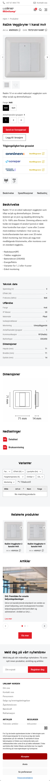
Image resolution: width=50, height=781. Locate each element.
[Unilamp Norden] (17, 9)
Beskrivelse (8, 193)
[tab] (22, 626)
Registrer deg (37, 669)
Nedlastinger (43, 193)
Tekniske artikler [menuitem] (10, 723)
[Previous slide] (3, 57)
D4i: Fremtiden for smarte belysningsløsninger (17, 597)
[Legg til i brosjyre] (21, 527)
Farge (39, 489)
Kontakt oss (42, 3)
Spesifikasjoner (25, 193)
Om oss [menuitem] (6, 688)
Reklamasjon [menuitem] (9, 713)
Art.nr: (18, 489)
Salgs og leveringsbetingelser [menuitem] (16, 700)
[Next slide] (47, 57)
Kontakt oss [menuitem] (8, 692)
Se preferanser (25, 771)
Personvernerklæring (25, 778)
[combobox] (7, 471)
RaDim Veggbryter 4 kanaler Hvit (36, 545)
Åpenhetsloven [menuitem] (10, 704)
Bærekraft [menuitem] (7, 708)
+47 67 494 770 (13, 3)
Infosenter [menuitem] (32, 723)
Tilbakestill (26, 481)
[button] (45, 728)
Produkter (14, 18)
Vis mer (25, 635)
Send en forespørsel (16, 129)
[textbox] (7, 471)
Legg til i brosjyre (14, 137)
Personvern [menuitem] (8, 696)
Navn (29, 489)
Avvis (25, 764)
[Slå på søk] (40, 9)
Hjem (5, 18)
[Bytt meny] (45, 9)
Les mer (8, 618)
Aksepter (25, 756)
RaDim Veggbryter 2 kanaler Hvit (13, 545)
